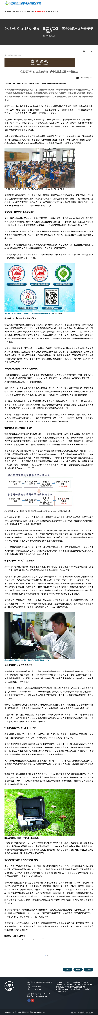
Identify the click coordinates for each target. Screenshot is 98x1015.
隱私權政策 (81, 1012)
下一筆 (78, 969)
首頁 (44, 36)
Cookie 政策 (89, 1012)
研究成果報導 (51, 36)
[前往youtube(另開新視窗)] (32, 1000)
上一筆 (88, 969)
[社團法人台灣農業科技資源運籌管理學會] (22, 3)
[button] (8, 11)
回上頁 (67, 969)
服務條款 (73, 1012)
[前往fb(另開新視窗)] (29, 1000)
